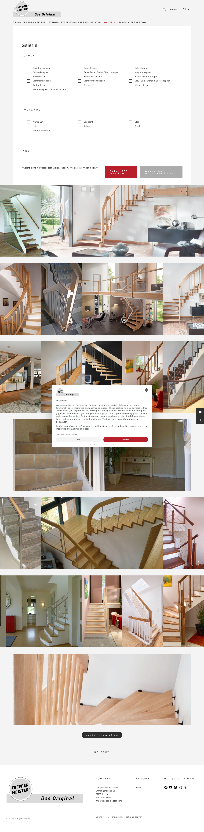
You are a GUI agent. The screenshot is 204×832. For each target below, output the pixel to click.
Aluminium (38, 122)
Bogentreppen (91, 68)
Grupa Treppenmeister (29, 22)
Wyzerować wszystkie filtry (159, 172)
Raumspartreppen (93, 76)
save (8, 190)
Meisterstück (39, 76)
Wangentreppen (143, 85)
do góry (102, 752)
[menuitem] (184, 9)
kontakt (174, 9)
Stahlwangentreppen (94, 80)
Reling (87, 126)
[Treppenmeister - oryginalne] (37, 9)
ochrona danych (134, 816)
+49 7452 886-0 (104, 797)
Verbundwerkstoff (42, 130)
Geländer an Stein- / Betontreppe (101, 72)
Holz (35, 126)
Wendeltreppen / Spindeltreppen (49, 89)
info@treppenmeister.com (109, 800)
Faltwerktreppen (41, 72)
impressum (117, 816)
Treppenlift (89, 85)
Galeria (110, 22)
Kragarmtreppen (143, 72)
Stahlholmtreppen (42, 80)
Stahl (137, 126)
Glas (137, 122)
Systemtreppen (40, 85)
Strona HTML (102, 816)
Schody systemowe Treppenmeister (75, 22)
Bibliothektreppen (42, 68)
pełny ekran (17, 250)
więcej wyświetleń (102, 734)
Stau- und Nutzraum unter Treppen (152, 80)
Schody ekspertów (133, 22)
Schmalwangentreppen (146, 76)
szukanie (162, 10)
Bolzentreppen (142, 68)
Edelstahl (88, 122)
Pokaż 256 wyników (119, 172)
